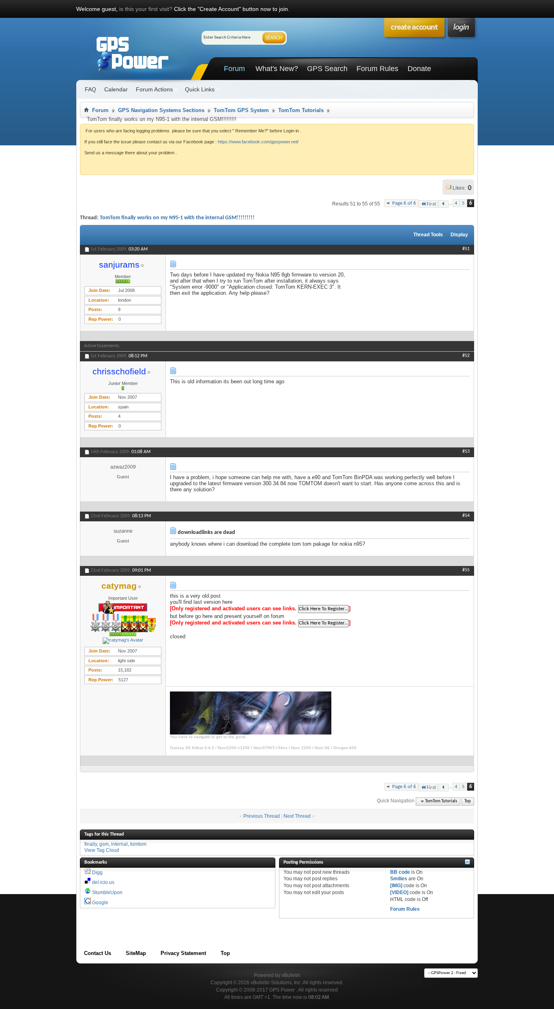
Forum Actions (154, 89)
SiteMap (136, 953)
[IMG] (396, 885)
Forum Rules (377, 69)
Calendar (116, 89)
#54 (466, 515)
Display (459, 235)
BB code (400, 872)
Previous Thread (261, 816)
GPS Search (327, 69)
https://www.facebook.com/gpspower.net (257, 141)
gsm (104, 844)
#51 (466, 248)
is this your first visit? (145, 9)
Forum (234, 69)
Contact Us (97, 953)
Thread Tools (428, 235)
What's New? (277, 69)
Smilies (398, 879)
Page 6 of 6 (404, 203)
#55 (466, 570)
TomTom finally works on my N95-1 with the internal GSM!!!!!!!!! (177, 218)
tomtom (138, 844)
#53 (466, 451)
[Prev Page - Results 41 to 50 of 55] (443, 204)
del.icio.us (103, 882)
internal (119, 844)
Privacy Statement (183, 953)
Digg (97, 872)
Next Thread (297, 816)
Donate (419, 69)
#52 (466, 355)
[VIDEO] (399, 892)
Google (100, 902)
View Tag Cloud (101, 850)
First (431, 204)
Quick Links (200, 89)
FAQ (90, 89)
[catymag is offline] (122, 640)
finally (90, 844)
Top (467, 801)
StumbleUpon (107, 892)
